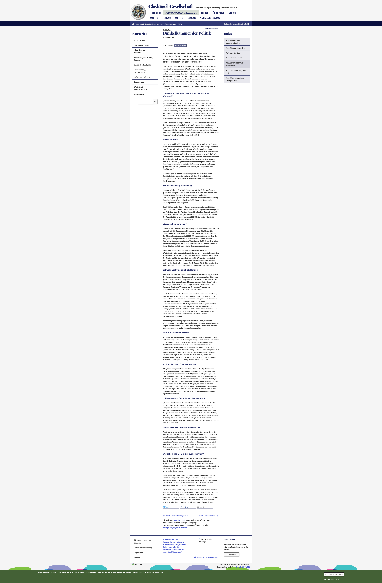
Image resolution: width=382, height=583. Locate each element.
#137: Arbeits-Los (233, 53)
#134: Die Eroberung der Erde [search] (177, 515)
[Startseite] (138, 12)
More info (159, 572)
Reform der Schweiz (142, 77)
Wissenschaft (139, 94)
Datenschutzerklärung (143, 547)
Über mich (218, 12)
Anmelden (231, 554)
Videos (232, 12)
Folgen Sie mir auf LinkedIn (236, 24)
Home (136, 24)
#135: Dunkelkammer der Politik (235, 64)
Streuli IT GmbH (243, 567)
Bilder (205, 12)
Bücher (156, 12)
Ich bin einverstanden (334, 574)
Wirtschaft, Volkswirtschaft (140, 88)
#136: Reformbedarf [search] (208, 515)
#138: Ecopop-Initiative (235, 48)
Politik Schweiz (147, 24)
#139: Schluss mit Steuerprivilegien (233, 41)
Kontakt (137, 557)
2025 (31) (166, 18)
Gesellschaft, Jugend (142, 45)
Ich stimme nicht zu (332, 579)
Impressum (138, 552)
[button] (171, 507)
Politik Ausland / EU (142, 65)
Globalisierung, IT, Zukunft (141, 51)
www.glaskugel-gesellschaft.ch (175, 527)
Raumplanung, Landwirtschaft (140, 70)
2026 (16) (154, 18)
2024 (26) (179, 18)
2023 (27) (192, 18)
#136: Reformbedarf (234, 57)
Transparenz (139, 82)
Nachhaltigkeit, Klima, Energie (143, 58)
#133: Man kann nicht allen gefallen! (235, 79)
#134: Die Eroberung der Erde (236, 71)
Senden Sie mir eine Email (207, 557)
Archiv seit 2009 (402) (210, 18)
